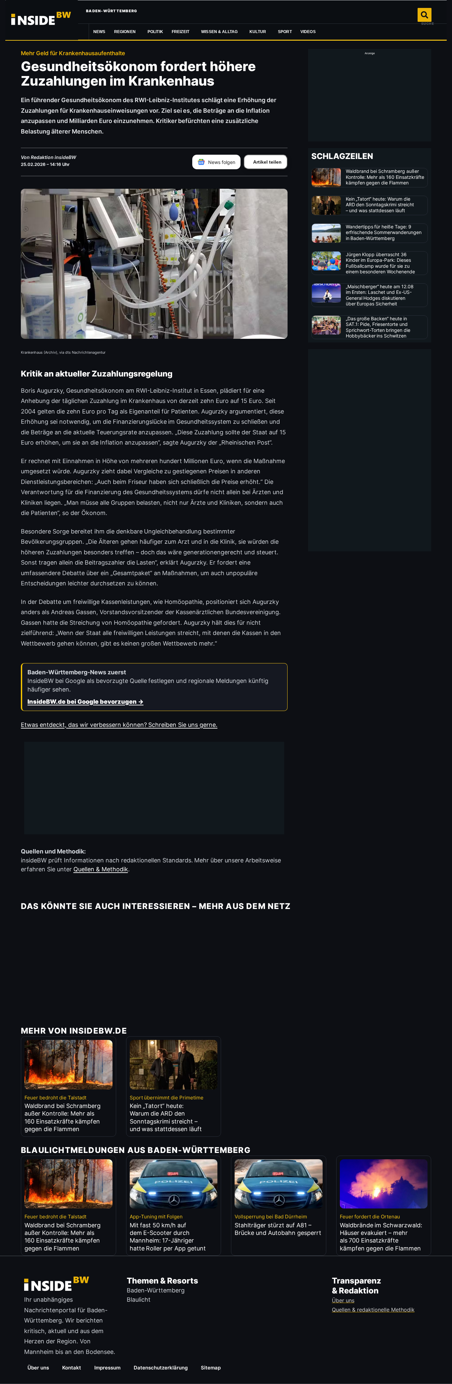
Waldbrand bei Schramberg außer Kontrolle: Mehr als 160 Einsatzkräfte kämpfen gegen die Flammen (385, 176)
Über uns (38, 1367)
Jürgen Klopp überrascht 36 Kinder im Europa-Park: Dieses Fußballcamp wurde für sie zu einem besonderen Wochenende (380, 263)
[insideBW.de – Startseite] (41, 20)
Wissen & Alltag (219, 31)
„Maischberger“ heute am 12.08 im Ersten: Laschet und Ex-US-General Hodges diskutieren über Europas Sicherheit (380, 295)
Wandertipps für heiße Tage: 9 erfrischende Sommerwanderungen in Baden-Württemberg (384, 232)
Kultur (257, 31)
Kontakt (71, 1367)
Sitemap (211, 1367)
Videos (308, 31)
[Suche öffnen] (424, 15)
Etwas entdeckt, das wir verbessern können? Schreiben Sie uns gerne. (119, 724)
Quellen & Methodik (100, 869)
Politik (155, 31)
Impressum (107, 1367)
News (99, 31)
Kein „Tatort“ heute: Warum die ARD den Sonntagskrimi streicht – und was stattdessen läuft (380, 204)
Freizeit (180, 31)
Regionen (125, 31)
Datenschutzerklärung (161, 1367)
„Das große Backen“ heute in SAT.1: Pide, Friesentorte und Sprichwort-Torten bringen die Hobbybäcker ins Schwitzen (378, 327)
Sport (285, 31)
